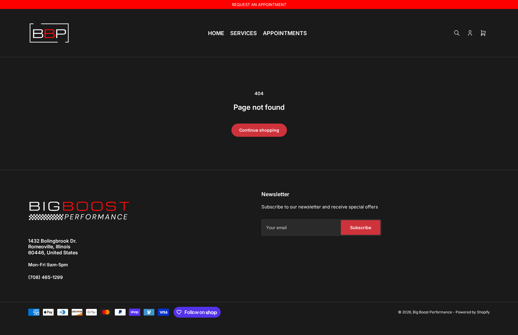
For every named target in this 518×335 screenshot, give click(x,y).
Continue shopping (259, 130)
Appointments (285, 33)
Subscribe (360, 227)
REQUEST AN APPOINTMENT (259, 4)
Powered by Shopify (473, 312)
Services (243, 33)
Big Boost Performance (432, 312)
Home (216, 33)
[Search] (456, 33)
